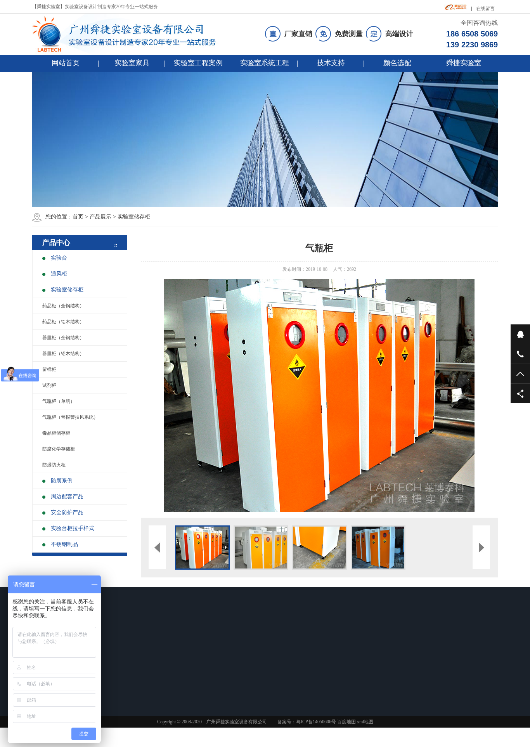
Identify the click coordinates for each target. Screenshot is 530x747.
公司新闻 (217, 655)
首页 (78, 217)
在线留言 (485, 8)
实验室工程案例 (198, 63)
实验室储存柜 (134, 217)
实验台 (59, 258)
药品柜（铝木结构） (63, 321)
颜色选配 (397, 63)
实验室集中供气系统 (284, 685)
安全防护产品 (67, 512)
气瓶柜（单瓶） (58, 401)
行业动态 (217, 665)
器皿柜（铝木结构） (63, 353)
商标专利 (326, 685)
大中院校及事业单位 (174, 685)
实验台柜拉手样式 (72, 528)
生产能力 (326, 675)
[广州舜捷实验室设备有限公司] (130, 34)
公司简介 (326, 655)
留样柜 (49, 369)
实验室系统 (278, 639)
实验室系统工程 (264, 63)
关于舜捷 (329, 639)
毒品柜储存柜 (56, 433)
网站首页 (66, 63)
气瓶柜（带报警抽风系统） (70, 417)
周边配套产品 (67, 496)
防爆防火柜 (54, 465)
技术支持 (331, 63)
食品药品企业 (167, 655)
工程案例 (165, 639)
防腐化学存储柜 (58, 449)
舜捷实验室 (463, 63)
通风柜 (59, 274)
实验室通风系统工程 (284, 665)
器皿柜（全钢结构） (63, 337)
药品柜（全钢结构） (63, 306)
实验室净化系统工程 (284, 675)
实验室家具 (131, 63)
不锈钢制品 (64, 544)
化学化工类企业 (169, 675)
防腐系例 (62, 481)
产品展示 (100, 217)
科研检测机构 (167, 665)
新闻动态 (220, 639)
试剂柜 (49, 385)
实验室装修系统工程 (284, 655)
